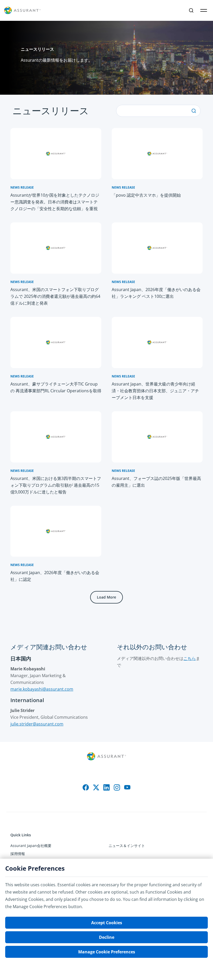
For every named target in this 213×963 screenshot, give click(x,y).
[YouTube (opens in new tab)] (127, 787)
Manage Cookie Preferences (106, 952)
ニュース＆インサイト (127, 845)
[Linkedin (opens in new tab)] (106, 787)
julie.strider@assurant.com (36, 724)
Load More (106, 597)
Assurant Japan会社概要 (30, 845)
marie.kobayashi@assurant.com (41, 689)
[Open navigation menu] (203, 10)
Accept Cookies (106, 923)
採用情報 (17, 853)
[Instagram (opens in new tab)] (117, 787)
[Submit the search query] (193, 110)
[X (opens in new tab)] (96, 787)
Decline (106, 937)
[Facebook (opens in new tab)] (86, 787)
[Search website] (191, 10)
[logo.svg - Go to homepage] (22, 10)
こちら (189, 658)
